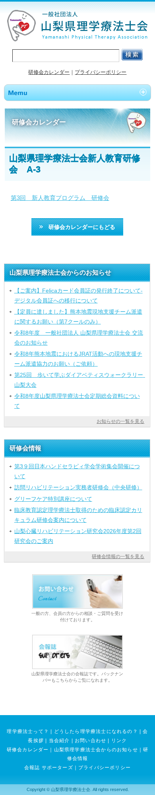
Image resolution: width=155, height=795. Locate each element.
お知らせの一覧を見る (120, 421)
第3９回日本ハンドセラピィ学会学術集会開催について (77, 471)
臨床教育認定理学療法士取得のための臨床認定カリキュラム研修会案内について (78, 515)
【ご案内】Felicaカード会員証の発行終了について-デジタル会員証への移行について (78, 295)
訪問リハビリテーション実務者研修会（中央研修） (78, 487)
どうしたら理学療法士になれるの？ (96, 731)
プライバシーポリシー (100, 72)
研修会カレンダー (49, 72)
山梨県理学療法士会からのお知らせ (96, 749)
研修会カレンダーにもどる (79, 227)
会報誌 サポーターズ (48, 767)
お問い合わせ (90, 740)
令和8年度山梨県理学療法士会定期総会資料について (77, 401)
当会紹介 (59, 740)
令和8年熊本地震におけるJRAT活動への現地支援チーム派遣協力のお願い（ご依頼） (78, 358)
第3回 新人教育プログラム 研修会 (60, 197)
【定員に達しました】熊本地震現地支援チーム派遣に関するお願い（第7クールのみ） (78, 316)
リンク (119, 740)
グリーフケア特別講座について (53, 499)
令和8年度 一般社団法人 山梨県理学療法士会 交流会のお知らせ (78, 337)
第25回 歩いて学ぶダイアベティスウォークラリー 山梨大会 (79, 380)
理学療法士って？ (28, 731)
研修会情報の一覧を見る (118, 556)
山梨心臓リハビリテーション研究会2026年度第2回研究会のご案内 (77, 536)
